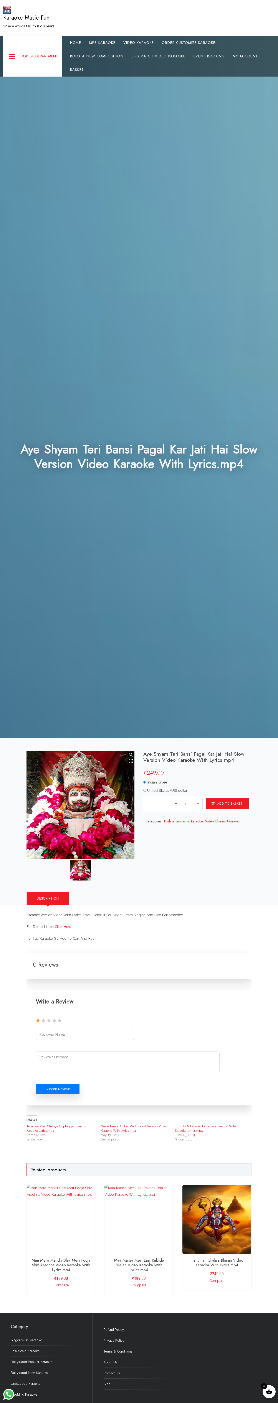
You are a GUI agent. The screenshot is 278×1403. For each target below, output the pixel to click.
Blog (107, 1384)
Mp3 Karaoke (102, 42)
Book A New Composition (96, 56)
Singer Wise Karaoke (26, 1340)
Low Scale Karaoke (25, 1351)
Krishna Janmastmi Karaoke (183, 821)
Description (47, 898)
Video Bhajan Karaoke (221, 821)
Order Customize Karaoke (188, 42)
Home (75, 42)
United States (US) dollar (167, 791)
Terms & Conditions (118, 1351)
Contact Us (112, 1373)
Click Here (63, 927)
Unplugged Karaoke (26, 1383)
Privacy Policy (114, 1340)
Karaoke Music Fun (26, 17)
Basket (77, 69)
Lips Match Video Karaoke (158, 56)
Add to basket (230, 803)
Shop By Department (38, 56)
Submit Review (58, 1089)
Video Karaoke (138, 42)
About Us (110, 1362)
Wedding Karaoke (24, 1394)
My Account (245, 56)
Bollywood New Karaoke (29, 1373)
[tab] (47, 898)
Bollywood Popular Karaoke (32, 1362)
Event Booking (209, 56)
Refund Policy (114, 1329)
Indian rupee (157, 782)
